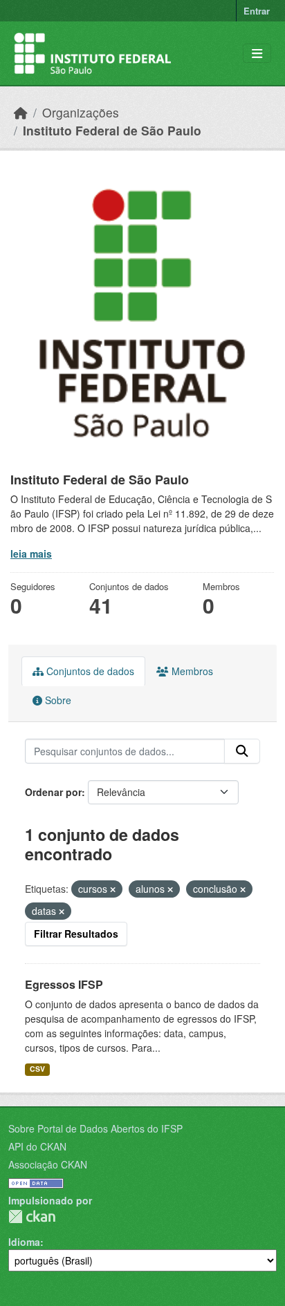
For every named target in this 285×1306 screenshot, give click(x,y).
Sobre (56, 700)
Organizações (80, 112)
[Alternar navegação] (257, 54)
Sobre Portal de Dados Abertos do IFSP (95, 1128)
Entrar (256, 10)
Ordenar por (53, 792)
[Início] (21, 112)
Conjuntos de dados (89, 671)
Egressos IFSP (64, 984)
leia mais (31, 553)
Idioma (24, 1242)
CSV (37, 1068)
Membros (191, 671)
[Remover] (113, 889)
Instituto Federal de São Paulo (112, 130)
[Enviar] (242, 751)
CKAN (31, 1216)
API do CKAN (37, 1146)
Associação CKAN (47, 1164)
